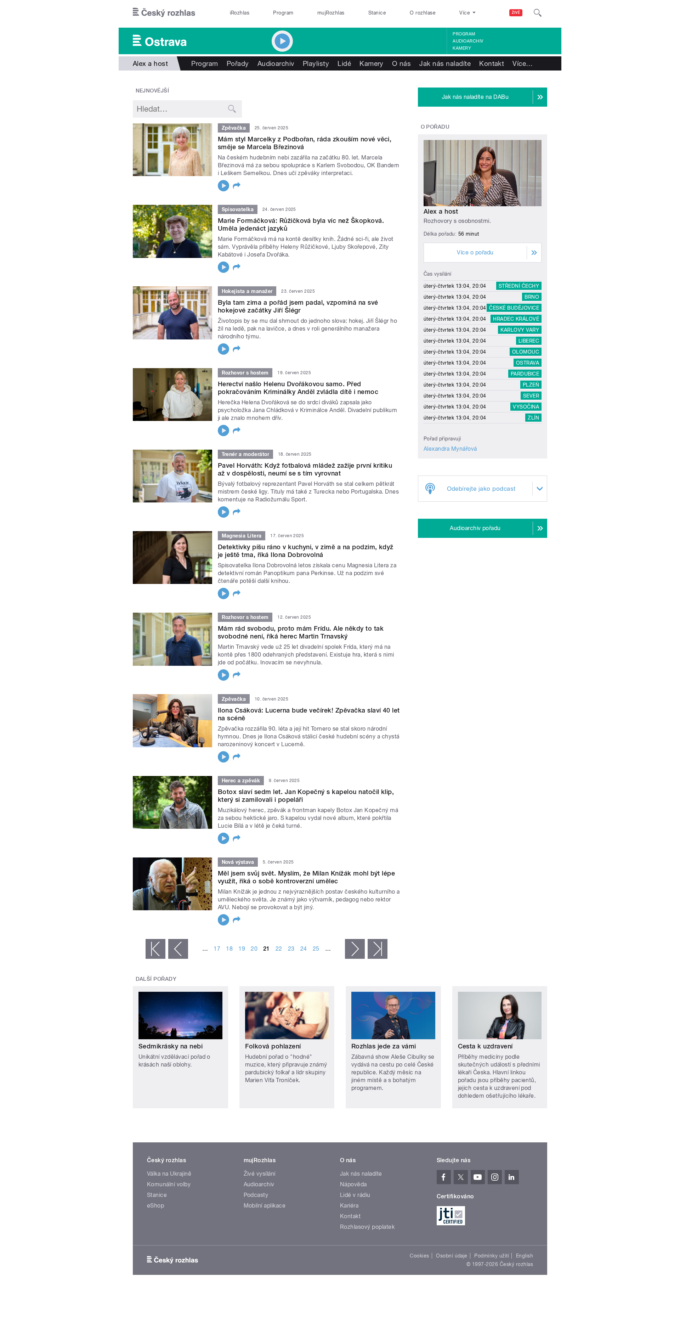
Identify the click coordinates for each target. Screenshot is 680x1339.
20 (254, 948)
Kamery (462, 48)
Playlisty (316, 63)
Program (283, 13)
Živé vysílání (260, 1173)
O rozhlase (423, 13)
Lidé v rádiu (355, 1195)
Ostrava (527, 363)
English (524, 1256)
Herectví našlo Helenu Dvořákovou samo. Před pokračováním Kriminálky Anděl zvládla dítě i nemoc (298, 387)
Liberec (528, 341)
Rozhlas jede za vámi (383, 1046)
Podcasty (256, 1195)
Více (522, 63)
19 (241, 948)
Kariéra (349, 1205)
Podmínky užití (491, 1256)
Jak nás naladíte (445, 63)
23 (291, 948)
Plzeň (531, 385)
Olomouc (525, 352)
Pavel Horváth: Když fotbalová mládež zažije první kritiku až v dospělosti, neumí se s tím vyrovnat (305, 469)
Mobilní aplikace (265, 1205)
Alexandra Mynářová (450, 448)
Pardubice (525, 374)
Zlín (533, 418)
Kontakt (491, 63)
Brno (532, 297)
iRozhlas (240, 13)
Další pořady (156, 979)
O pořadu (435, 127)
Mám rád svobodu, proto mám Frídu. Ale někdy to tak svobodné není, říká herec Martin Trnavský (301, 632)
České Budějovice (514, 308)
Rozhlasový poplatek (367, 1226)
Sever (531, 396)
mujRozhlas (331, 13)
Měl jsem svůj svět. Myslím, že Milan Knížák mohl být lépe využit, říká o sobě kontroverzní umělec (306, 877)
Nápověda (353, 1184)
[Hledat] (537, 13)
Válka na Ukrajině (169, 1173)
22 (279, 948)
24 (303, 948)
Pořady (238, 63)
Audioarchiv (468, 41)
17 (217, 948)
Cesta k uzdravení (485, 1046)
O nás (401, 63)
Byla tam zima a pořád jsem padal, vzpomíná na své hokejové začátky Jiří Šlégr (298, 306)
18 (229, 948)
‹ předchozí (178, 949)
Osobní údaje (452, 1256)
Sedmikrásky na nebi (170, 1046)
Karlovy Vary (519, 330)
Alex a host (441, 211)
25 (316, 948)
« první (155, 949)
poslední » (377, 949)
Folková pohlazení (273, 1046)
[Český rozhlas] (164, 13)
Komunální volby (169, 1184)
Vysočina (526, 407)
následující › (355, 949)
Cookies (419, 1256)
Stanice (377, 13)
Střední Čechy (519, 286)
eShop (155, 1205)
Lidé (344, 63)
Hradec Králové (516, 319)
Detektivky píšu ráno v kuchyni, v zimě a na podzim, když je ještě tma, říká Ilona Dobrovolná (305, 550)
